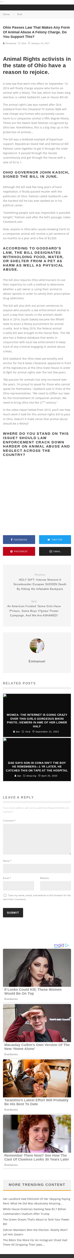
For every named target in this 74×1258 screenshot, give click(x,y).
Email (7, 878)
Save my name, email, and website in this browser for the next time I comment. (37, 897)
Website (44, 878)
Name (7, 860)
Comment (9, 820)
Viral (24, 43)
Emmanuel (10, 43)
